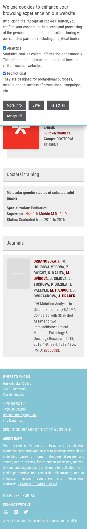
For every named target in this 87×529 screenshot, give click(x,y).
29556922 (51, 350)
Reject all (58, 105)
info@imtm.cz (13, 420)
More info (14, 105)
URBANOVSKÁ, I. (47, 261)
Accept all (14, 116)
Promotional (16, 73)
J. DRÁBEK (66, 296)
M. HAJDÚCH (60, 290)
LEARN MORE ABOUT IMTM (37, 484)
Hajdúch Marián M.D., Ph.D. (46, 214)
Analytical (14, 48)
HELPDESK (11, 495)
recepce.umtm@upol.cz (19, 415)
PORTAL (28, 495)
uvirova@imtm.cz (57, 133)
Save (36, 105)
